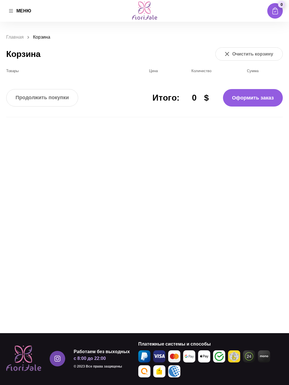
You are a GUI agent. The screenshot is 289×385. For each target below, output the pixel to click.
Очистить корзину (252, 54)
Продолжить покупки (42, 97)
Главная (15, 37)
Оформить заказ (253, 98)
